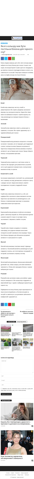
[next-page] (18, 353)
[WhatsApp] (13, 58)
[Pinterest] (9, 58)
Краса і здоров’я (24, 472)
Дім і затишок (4, 43)
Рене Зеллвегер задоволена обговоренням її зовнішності (12, 457)
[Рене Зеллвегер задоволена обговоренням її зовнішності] (17, 442)
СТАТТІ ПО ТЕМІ (11, 321)
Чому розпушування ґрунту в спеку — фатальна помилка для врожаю (17, 334)
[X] (6, 58)
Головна (8, 472)
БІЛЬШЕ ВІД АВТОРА (21, 321)
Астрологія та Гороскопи (10, 474)
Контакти (17, 472)
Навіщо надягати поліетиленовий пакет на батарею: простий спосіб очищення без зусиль (28, 334)
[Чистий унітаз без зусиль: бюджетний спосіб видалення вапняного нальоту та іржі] (17, 342)
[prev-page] (16, 353)
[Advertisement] (17, 18)
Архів (12, 472)
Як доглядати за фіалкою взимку (26, 347)
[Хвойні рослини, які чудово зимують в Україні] (6, 342)
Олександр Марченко (7, 54)
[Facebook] (2, 58)
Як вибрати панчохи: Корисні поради (26, 312)
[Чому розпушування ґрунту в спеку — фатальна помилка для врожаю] (17, 328)
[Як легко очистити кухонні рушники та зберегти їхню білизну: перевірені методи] (6, 328)
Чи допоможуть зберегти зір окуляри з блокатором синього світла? (8, 314)
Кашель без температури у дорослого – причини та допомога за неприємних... (16, 423)
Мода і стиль (20, 474)
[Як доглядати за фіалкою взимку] (28, 342)
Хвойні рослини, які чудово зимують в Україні (5, 348)
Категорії (27, 474)
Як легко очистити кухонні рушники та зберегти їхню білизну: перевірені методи (6, 334)
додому (2, 41)
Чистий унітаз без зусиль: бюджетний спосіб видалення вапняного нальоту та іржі (17, 348)
